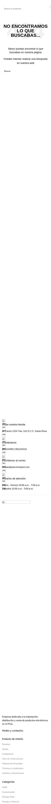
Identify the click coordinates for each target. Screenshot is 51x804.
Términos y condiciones (12, 768)
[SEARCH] (50, 7)
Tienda (5, 749)
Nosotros (6, 744)
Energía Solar (8, 797)
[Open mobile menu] (3, 3)
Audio (4, 787)
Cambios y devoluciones (13, 773)
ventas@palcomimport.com (15, 467)
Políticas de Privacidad (12, 763)
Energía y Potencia (10, 801)
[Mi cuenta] (47, 3)
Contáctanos (7, 754)
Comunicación (8, 792)
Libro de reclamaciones (12, 759)
